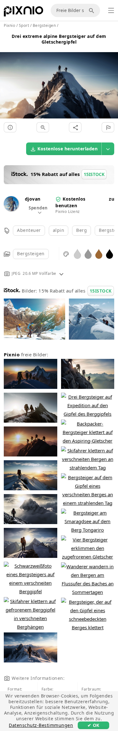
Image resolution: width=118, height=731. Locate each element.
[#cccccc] (77, 253)
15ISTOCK (101, 291)
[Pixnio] (23, 12)
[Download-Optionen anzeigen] (108, 148)
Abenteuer (29, 230)
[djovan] (11, 209)
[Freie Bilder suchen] (92, 10)
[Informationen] (10, 127)
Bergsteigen (31, 254)
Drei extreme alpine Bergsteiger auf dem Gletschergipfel (59, 39)
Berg (81, 230)
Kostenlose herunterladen (67, 149)
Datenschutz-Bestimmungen (41, 725)
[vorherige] (7, 77)
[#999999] (88, 253)
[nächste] (111, 77)
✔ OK (93, 725)
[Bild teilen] (75, 127)
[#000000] (109, 253)
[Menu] (111, 10)
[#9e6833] (99, 253)
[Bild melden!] (108, 127)
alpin (59, 230)
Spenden (38, 208)
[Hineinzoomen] (43, 127)
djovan (33, 199)
